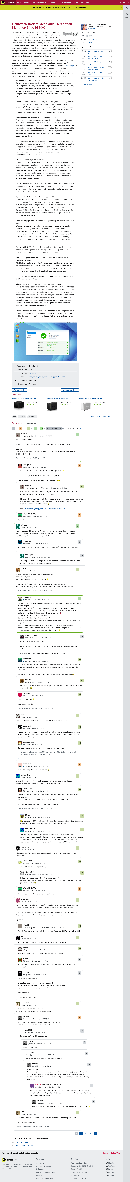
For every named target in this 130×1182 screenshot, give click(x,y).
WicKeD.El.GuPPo (29, 514)
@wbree (26, 728)
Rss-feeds (112, 1172)
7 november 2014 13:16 (44, 436)
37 (110, 72)
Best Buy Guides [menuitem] (38, 2)
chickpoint (27, 659)
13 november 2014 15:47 (39, 975)
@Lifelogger (27, 543)
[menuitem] (112, 2)
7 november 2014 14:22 (39, 467)
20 (110, 67)
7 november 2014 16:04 (43, 682)
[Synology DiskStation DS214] (52, 406)
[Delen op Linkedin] (90, 36)
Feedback (92, 29)
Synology (32, 373)
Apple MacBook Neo (79, 1163)
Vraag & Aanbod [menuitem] (64, 2)
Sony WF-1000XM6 (78, 1178)
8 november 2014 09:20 (45, 1044)
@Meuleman (29, 557)
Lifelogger (24, 525)
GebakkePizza (28, 742)
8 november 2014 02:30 (41, 890)
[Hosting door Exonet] (112, 1153)
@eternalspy (27, 1019)
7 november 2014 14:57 (29, 777)
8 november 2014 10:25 (46, 1055)
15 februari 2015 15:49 (40, 543)
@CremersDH (43, 927)
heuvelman (27, 764)
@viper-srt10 (27, 863)
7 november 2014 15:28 (42, 791)
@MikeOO (26, 467)
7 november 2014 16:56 (29, 902)
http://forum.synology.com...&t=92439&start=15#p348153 (45, 509)
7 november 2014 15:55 (29, 527)
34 (110, 51)
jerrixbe (26, 1016)
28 (110, 62)
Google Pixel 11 (77, 1169)
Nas (14, 417)
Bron (19, 759)
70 (83, 36)
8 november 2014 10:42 (41, 600)
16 (109, 78)
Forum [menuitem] (75, 2)
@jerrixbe (28, 1032)
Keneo (25, 958)
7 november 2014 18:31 (39, 950)
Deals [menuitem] (82, 2)
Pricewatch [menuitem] (52, 2)
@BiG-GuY (40, 1103)
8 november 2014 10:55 (49, 1066)
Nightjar (24, 936)
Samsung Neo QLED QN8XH (82, 1166)
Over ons (47, 1166)
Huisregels (40, 1169)
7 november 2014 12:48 (29, 571)
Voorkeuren (48, 1178)
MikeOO (24, 433)
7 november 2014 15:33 (44, 817)
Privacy (39, 1175)
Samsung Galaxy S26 (79, 1172)
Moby (23, 1112)
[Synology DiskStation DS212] (86, 406)
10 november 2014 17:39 (39, 961)
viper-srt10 (27, 726)
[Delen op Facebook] (87, 36)
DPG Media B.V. (27, 1165)
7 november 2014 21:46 (44, 874)
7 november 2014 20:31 (29, 850)
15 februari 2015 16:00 (43, 557)
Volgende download (69, 390)
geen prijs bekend (33, 402)
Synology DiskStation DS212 (90, 399)
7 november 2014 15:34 (44, 831)
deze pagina (70, 66)
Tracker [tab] (127, 10)
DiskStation (32, 417)
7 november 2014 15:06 (41, 1019)
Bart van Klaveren (99, 25)
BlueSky (111, 1163)
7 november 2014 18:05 (29, 938)
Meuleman (27, 541)
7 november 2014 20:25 (38, 728)
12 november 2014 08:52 (54, 1103)
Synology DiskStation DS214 (57, 399)
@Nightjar (26, 950)
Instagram (112, 1169)
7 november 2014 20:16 (40, 766)
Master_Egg (93, 40)
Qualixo (23, 568)
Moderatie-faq (31, 424)
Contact (39, 1166)
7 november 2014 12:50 (39, 696)
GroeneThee (27, 861)
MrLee (27, 815)
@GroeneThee (30, 874)
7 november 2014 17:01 (57, 927)
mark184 (28, 1030)
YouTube (111, 1166)
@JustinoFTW (30, 817)
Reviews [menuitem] (27, 2)
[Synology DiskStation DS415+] (19, 406)
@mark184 (31, 1044)
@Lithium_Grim (28, 791)
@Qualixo (28, 600)
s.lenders (26, 693)
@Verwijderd (45, 488)
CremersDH (25, 899)
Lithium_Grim (25, 775)
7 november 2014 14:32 (59, 488)
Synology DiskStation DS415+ (24, 399)
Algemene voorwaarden (45, 1172)
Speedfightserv (31, 635)
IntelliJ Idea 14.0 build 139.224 (25, 1145)
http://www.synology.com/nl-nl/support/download (47, 377)
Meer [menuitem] (88, 2)
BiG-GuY (38, 1084)
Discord (111, 1175)
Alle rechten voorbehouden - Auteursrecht (17, 1167)
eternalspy (25, 1003)
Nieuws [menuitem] (19, 2)
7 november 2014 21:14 (38, 744)
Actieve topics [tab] (127, 16)
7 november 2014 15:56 (41, 661)
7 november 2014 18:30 (29, 717)
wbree (23, 715)
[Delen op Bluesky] (94, 36)
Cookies (39, 1178)
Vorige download (20, 390)
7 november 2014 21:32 (41, 863)
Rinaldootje (27, 597)
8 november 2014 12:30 (40, 516)
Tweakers (5, 1165)
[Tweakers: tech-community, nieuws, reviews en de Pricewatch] (8, 2)
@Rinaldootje (29, 638)
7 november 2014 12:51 (28, 1114)
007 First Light (76, 1175)
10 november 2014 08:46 (51, 1087)
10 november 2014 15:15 (44, 638)
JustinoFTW (27, 789)
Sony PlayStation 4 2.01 (23, 1143)
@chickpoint (29, 682)
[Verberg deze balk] (121, 7)
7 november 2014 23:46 (42, 1032)
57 (110, 56)
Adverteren (40, 1163)
